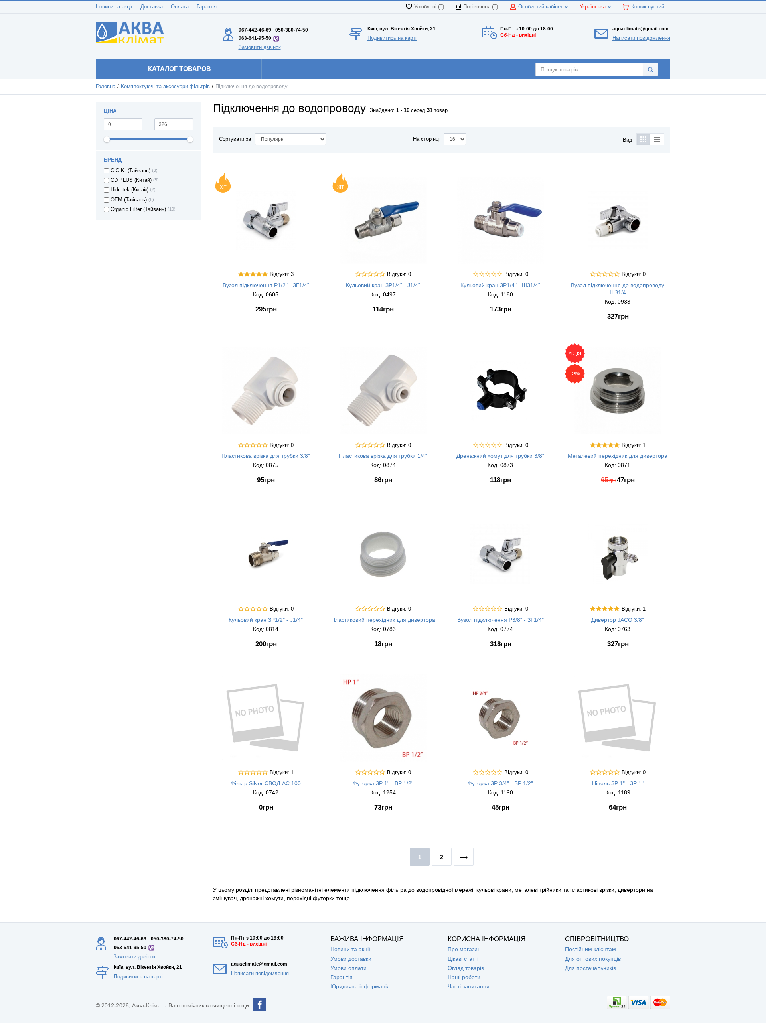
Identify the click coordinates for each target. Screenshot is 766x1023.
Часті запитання (469, 986)
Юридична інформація (360, 986)
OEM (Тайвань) (129, 200)
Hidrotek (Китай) (129, 190)
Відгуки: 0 (399, 274)
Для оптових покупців (593, 959)
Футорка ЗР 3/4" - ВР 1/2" (500, 783)
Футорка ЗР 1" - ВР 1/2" (383, 783)
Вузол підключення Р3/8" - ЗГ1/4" (500, 620)
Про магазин (464, 949)
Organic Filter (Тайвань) (138, 209)
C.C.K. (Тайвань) (130, 170)
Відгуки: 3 (282, 274)
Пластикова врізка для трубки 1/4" (383, 456)
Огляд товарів (466, 968)
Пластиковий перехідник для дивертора (383, 620)
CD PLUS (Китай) (131, 180)
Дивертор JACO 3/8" (617, 620)
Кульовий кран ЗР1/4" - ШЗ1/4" (500, 285)
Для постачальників (590, 968)
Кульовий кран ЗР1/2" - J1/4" (266, 620)
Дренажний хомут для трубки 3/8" (500, 456)
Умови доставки (350, 959)
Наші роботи (464, 977)
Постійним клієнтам (590, 949)
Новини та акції (114, 7)
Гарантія (207, 7)
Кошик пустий (647, 7)
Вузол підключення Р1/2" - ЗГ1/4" (266, 285)
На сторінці (426, 139)
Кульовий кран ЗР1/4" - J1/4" (383, 285)
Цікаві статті (463, 959)
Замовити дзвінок (260, 47)
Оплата (180, 7)
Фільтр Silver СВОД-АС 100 (266, 783)
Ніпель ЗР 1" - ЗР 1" (618, 783)
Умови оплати (348, 968)
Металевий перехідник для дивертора (617, 456)
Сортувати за (235, 139)
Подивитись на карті (392, 38)
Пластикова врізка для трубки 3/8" (265, 456)
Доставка (151, 7)
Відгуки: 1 (634, 445)
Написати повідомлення (641, 38)
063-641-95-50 (255, 38)
